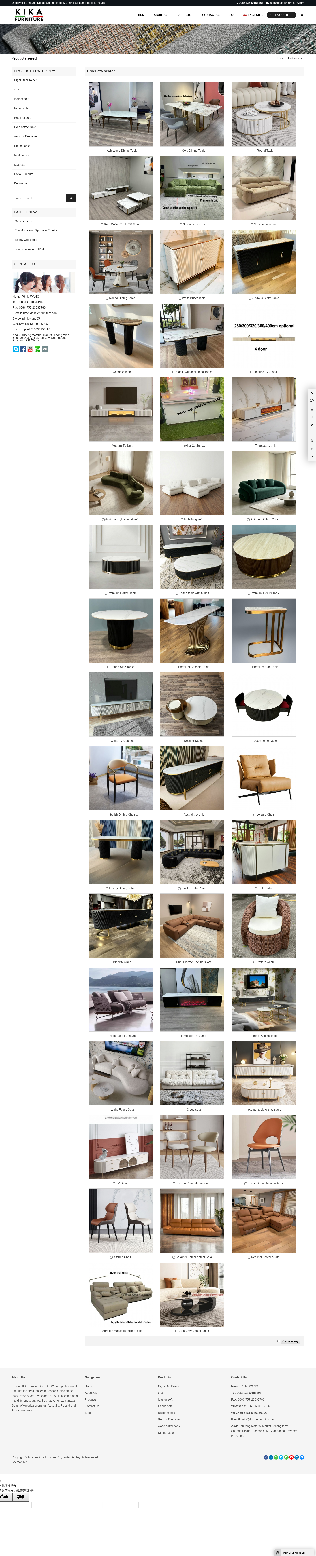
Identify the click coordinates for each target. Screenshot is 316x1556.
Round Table (265, 150)
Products (90, 1399)
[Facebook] (265, 1457)
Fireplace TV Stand (193, 1035)
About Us (91, 1392)
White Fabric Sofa (122, 1109)
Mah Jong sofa (193, 519)
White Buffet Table (194, 298)
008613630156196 (251, 2)
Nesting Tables (193, 740)
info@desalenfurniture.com (286, 2)
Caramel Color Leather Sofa (194, 1257)
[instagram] (296, 1457)
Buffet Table (265, 888)
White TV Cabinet (122, 740)
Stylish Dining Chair (122, 814)
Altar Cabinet (193, 445)
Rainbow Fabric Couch (265, 519)
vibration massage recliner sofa (122, 1330)
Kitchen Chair (122, 1257)
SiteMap (17, 1462)
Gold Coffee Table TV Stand (122, 224)
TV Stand (122, 1183)
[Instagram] (312, 449)
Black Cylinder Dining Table (194, 371)
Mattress (19, 164)
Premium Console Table (193, 666)
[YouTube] (291, 1457)
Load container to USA (29, 249)
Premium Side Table (265, 666)
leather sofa (21, 98)
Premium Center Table (265, 593)
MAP (26, 1462)
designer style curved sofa (122, 519)
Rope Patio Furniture (122, 1035)
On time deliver (24, 221)
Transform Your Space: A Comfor (35, 230)
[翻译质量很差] (21, 1497)
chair (17, 89)
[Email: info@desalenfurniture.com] (312, 409)
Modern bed (22, 155)
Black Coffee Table (265, 1035)
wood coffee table (25, 136)
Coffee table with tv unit (194, 593)
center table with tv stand (265, 1109)
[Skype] (281, 1457)
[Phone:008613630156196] (312, 425)
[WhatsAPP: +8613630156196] (276, 1457)
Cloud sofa (194, 1109)
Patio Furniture (23, 174)
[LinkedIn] (271, 1457)
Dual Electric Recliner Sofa (193, 962)
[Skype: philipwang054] (312, 417)
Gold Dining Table (193, 150)
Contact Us (92, 1406)
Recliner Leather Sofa (265, 1257)
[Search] (71, 198)
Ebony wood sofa (25, 239)
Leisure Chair (265, 814)
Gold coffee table (25, 127)
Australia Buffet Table (265, 298)
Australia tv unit (194, 814)
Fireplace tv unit (265, 445)
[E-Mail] (301, 1457)
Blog (88, 1412)
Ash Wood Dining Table (122, 150)
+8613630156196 (38, 329)
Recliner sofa (22, 117)
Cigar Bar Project (25, 80)
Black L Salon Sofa (193, 888)
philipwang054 (32, 318)
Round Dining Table (122, 298)
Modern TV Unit (122, 445)
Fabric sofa (21, 108)
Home (89, 1386)
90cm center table (265, 740)
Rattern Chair (265, 962)
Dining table (22, 145)
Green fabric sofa (194, 224)
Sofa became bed (265, 224)
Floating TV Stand (265, 371)
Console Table (122, 371)
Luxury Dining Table (122, 888)
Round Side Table (122, 666)
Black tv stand (122, 962)
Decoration (21, 183)
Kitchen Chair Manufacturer (193, 1183)
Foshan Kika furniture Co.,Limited (50, 1457)
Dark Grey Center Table (193, 1330)
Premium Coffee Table (122, 593)
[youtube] (312, 440)
